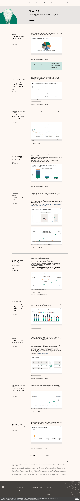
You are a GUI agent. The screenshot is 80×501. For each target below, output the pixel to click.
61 (46, 455)
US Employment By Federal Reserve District (18, 38)
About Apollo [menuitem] (50, 2)
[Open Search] (67, 2)
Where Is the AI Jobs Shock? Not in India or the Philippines (18, 116)
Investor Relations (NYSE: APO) (37, 487)
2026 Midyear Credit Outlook (42, 353)
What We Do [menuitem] (30, 2)
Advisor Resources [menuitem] (36, 2)
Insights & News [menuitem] (43, 2)
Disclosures (49, 490)
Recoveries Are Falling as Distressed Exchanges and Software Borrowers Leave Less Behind (18, 83)
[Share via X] (15, 44)
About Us (18, 490)
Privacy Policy (16, 499)
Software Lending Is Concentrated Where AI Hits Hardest (18, 158)
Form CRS (48, 494)
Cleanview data (33, 421)
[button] (31, 455)
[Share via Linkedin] (17, 44)
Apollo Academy (19, 487)
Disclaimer (48, 491)
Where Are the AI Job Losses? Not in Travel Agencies (18, 390)
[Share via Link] (12, 44)
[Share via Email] (14, 44)
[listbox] (24, 27)
